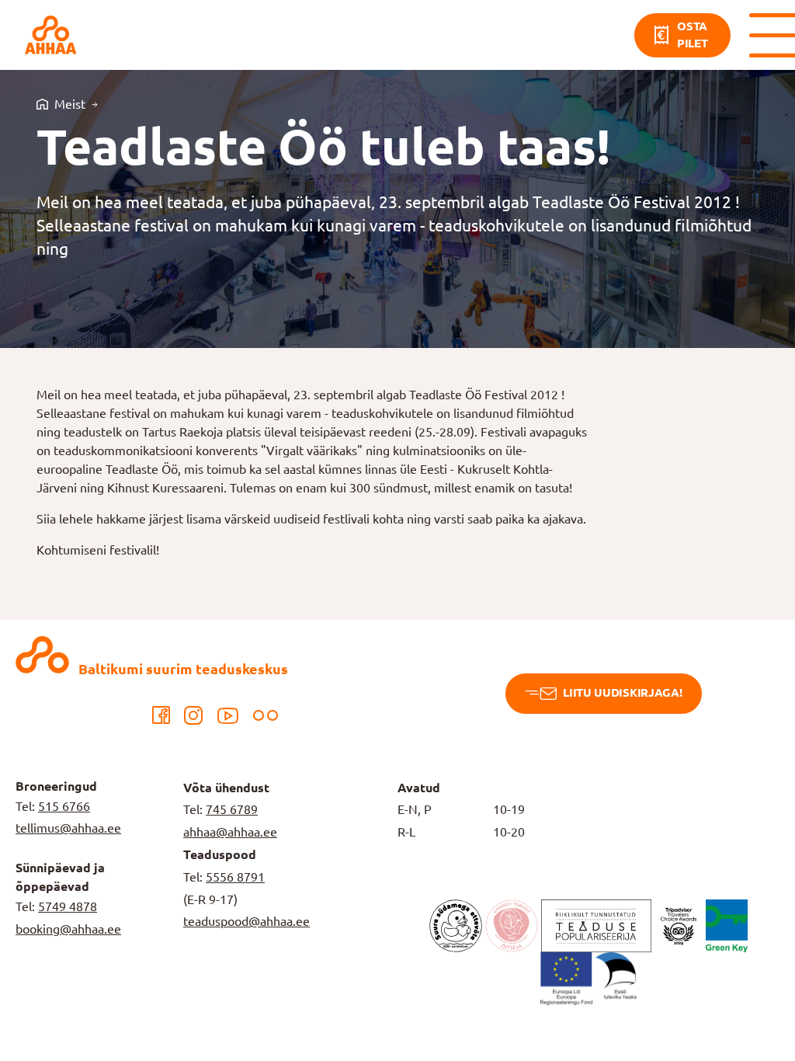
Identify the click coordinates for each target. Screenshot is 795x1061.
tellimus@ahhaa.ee (68, 828)
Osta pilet (692, 34)
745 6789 (232, 809)
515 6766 (64, 806)
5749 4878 (67, 906)
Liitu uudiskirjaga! (622, 692)
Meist (69, 104)
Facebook (160, 715)
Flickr (265, 715)
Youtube (228, 715)
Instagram (193, 715)
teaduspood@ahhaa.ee (246, 921)
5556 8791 (235, 877)
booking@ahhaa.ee (68, 929)
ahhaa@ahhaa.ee (230, 832)
